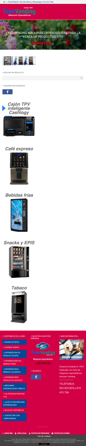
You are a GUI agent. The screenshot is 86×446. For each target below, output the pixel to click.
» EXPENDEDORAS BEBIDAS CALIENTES (11, 370)
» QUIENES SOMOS (11, 347)
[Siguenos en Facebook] (7, 94)
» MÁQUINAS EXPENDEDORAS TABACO (14, 387)
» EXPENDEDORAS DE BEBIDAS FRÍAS (12, 362)
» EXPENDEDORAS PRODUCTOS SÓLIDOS (12, 378)
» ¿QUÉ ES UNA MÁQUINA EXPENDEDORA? (14, 403)
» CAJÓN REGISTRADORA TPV (14, 395)
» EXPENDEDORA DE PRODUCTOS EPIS (11, 354)
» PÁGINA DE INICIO (11, 342)
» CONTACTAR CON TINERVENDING (11, 417)
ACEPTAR (44, 444)
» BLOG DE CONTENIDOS (13, 410)
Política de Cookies (38, 442)
